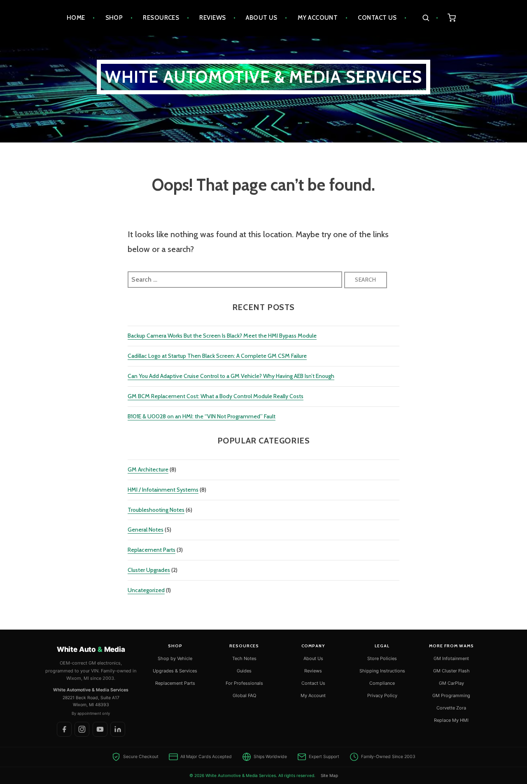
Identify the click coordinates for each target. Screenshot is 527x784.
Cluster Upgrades (149, 570)
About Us (261, 17)
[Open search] (430, 18)
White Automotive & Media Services (263, 77)
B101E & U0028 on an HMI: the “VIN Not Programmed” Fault (201, 416)
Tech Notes (244, 658)
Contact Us (377, 17)
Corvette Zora (451, 708)
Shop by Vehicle (175, 658)
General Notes (145, 529)
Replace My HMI (451, 720)
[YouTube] (100, 729)
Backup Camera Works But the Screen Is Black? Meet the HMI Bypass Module (222, 335)
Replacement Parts (151, 549)
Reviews (212, 17)
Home (76, 17)
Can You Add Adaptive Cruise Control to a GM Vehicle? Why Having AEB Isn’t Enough (231, 376)
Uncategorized (146, 590)
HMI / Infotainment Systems (163, 489)
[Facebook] (64, 729)
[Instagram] (82, 729)
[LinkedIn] (117, 729)
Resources (161, 17)
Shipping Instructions (382, 671)
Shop (114, 17)
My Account (318, 17)
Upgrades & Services (175, 671)
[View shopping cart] (452, 18)
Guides (244, 671)
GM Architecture (148, 469)
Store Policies (382, 658)
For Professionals (244, 683)
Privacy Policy (382, 695)
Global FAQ (244, 695)
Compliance (382, 683)
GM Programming (451, 695)
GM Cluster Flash (451, 671)
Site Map (329, 775)
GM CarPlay (451, 683)
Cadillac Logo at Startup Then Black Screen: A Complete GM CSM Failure (217, 355)
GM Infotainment (451, 658)
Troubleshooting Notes (156, 509)
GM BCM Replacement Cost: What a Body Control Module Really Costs (215, 396)
